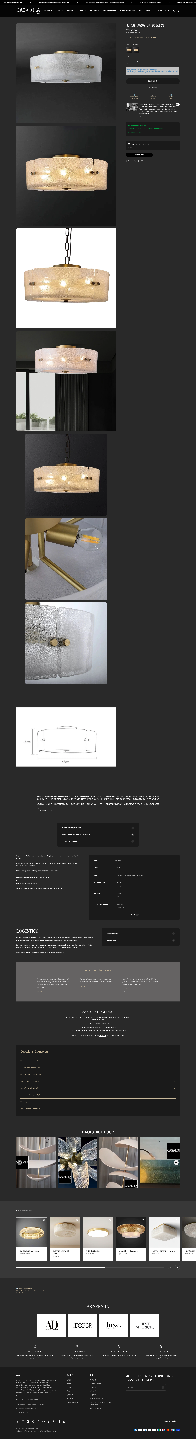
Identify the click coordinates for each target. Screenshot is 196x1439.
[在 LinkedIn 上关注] (54, 1421)
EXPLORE (93, 11)
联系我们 (70, 1380)
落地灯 (82, 11)
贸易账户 (70, 1399)
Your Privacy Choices (73, 1402)
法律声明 (93, 1395)
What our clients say (98, 970)
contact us (102, 1035)
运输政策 (93, 1387)
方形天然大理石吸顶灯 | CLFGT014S (164, 1251)
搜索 (68, 1391)
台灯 (59, 11)
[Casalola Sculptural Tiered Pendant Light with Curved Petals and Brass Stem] (118, 1162)
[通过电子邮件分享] (142, 161)
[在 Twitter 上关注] (23, 1421)
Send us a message (66, 1355)
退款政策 (19, 1431)
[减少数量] (129, 61)
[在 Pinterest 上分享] (138, 161)
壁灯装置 (70, 11)
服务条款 (33, 1431)
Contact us (131, 147)
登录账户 (70, 1387)
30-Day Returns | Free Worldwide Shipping (65, 2)
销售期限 (70, 1395)
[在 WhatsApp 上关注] (64, 1421)
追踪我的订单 (71, 1384)
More (140, 116)
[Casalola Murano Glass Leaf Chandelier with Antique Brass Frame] (77, 1162)
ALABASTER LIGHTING (127, 11)
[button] (153, 87)
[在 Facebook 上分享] (132, 161)
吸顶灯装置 (48, 11)
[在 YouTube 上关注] (43, 1421)
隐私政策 (93, 1380)
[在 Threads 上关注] (33, 1421)
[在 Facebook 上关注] (17, 1421)
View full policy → (21, 1293)
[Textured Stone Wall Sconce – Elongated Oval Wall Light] (160, 1162)
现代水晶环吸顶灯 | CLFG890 (29, 1251)
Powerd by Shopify (32, 1429)
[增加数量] (137, 61)
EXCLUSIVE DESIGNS (109, 11)
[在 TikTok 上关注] (49, 1421)
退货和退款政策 (95, 1384)
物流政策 (40, 1431)
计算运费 (137, 33)
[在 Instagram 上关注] (28, 1421)
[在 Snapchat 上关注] (59, 1421)
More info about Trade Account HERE (102, 2)
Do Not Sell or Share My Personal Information (100, 1403)
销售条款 (93, 1391)
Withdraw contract (96, 1408)
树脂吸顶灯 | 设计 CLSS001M (128, 1251)
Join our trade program (134, 133)
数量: (127, 57)
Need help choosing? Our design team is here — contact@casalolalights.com (20, 2)
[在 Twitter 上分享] (135, 161)
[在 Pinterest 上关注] (38, 1421)
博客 (140, 11)
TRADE (148, 11)
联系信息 (48, 1431)
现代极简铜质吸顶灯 (93, 1251)
